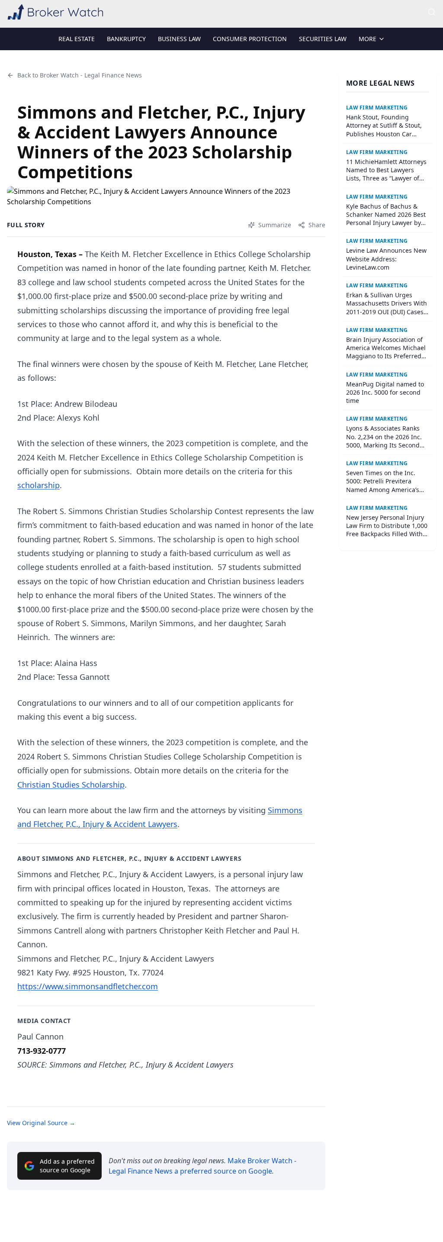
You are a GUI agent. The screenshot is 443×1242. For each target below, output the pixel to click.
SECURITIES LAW (323, 39)
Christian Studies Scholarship (71, 784)
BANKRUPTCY (126, 39)
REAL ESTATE (76, 39)
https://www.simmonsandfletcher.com (87, 986)
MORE (367, 39)
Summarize (274, 225)
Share (316, 225)
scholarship (38, 485)
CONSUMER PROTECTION (250, 39)
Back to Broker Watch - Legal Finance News (79, 75)
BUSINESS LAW (179, 39)
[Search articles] (431, 12)
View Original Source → (41, 1123)
